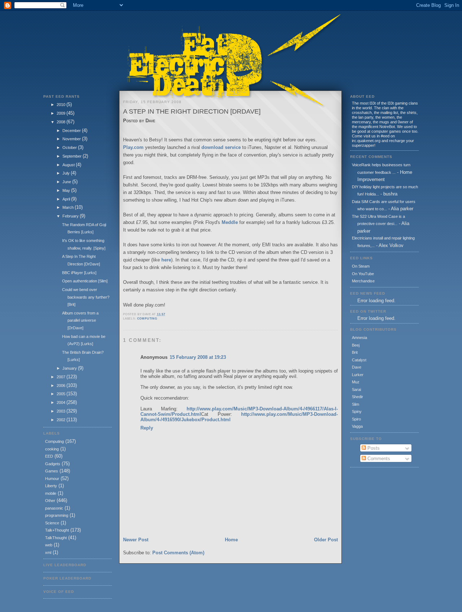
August (69, 165)
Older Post (326, 539)
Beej (355, 345)
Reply (146, 428)
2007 (61, 377)
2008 (61, 122)
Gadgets (52, 464)
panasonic (54, 508)
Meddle (230, 222)
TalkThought (56, 538)
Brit (355, 352)
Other (50, 500)
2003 (61, 411)
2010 (61, 104)
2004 (61, 402)
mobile (50, 493)
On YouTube (363, 274)
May (66, 190)
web (48, 545)
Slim (355, 404)
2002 (61, 420)
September (72, 156)
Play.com (133, 147)
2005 (61, 394)
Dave (356, 367)
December (72, 130)
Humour (52, 478)
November (72, 139)
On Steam (361, 266)
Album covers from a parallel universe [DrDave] (80, 320)
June (67, 182)
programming (56, 515)
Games (51, 471)
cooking (52, 449)
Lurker (357, 375)
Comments (378, 458)
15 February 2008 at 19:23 (198, 357)
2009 (61, 113)
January (70, 368)
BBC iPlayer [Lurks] (79, 272)
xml (48, 552)
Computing (54, 441)
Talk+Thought (57, 530)
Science (52, 523)
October (70, 147)
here (166, 260)
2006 (61, 385)
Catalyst (359, 360)
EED (49, 456)
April (66, 199)
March (68, 207)
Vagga (357, 426)
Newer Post (135, 539)
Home (231, 539)
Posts (373, 448)
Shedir (357, 397)
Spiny (357, 411)
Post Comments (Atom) (178, 552)
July (66, 173)
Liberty (51, 486)
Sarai (356, 389)
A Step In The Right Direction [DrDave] (192, 111)
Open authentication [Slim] (85, 281)
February (71, 216)
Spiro (356, 419)
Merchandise (363, 281)
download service (221, 147)
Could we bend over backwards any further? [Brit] (85, 297)
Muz (355, 382)
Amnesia (359, 337)
